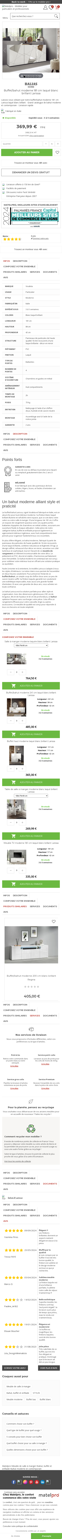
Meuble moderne (14, 1399)
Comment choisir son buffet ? (20, 1423)
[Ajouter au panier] (31, 688)
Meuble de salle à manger (18, 1386)
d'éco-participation (36, 135)
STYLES (36, 1393)
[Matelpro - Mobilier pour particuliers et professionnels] (16, 8)
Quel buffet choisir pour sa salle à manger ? (26, 1443)
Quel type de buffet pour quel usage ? (23, 1430)
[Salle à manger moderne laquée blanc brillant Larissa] (16, 658)
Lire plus (14, 1066)
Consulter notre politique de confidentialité (20, 1526)
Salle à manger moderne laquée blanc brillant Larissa (31, 641)
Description (20, 261)
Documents (50, 272)
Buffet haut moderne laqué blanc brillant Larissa (31, 741)
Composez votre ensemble (19, 266)
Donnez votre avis (41, 238)
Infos (6, 261)
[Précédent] (4, 50)
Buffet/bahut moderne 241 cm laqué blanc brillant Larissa (31, 694)
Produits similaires (15, 272)
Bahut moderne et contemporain (26, 1468)
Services (35, 272)
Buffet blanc (45, 1399)
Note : (6, 236)
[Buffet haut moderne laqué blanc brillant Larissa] (16, 755)
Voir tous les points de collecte (17, 1161)
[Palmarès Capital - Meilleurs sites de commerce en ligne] (31, 214)
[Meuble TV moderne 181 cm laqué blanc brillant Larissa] (16, 857)
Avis (5, 277)
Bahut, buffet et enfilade (17, 1393)
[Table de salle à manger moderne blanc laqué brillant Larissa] (16, 809)
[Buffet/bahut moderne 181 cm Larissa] (24, 77)
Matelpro (6, 1466)
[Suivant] (57, 50)
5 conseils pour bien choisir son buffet (24, 1436)
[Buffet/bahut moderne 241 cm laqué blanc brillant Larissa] (16, 707)
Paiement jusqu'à (31, 1)
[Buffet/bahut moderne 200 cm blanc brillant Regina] (31, 945)
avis (33, 236)
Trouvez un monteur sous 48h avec (31, 163)
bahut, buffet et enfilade (21, 530)
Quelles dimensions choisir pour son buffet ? (27, 1449)
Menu (5, 17)
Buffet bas (31, 1399)
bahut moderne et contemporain (34, 558)
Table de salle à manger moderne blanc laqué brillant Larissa (31, 790)
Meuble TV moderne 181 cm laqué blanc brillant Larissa (31, 843)
